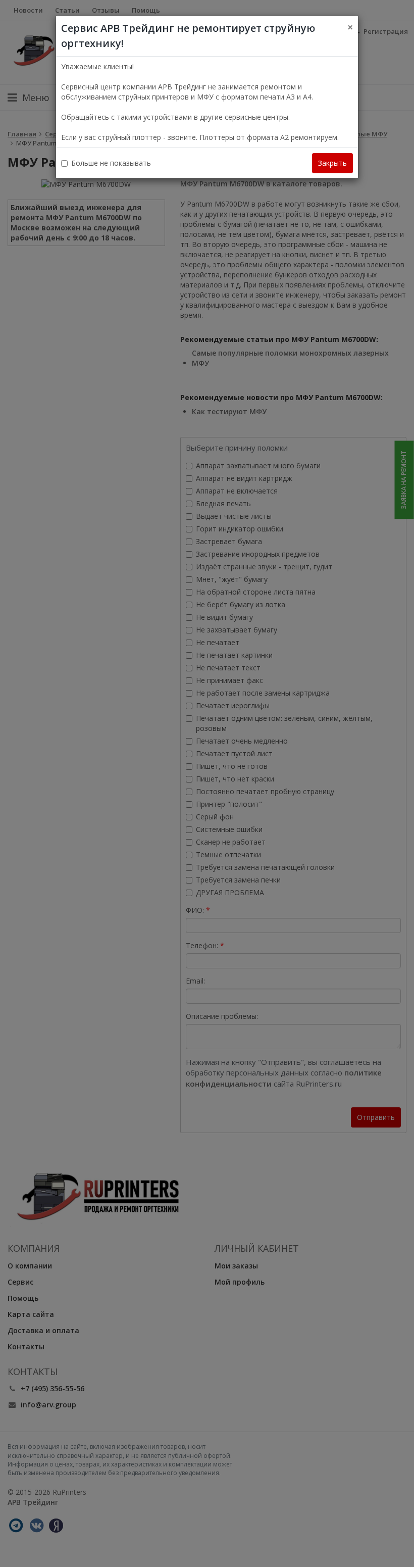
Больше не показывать (111, 163)
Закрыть (332, 163)
